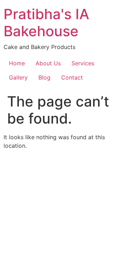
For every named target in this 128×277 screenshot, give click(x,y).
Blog (44, 77)
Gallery (18, 77)
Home (17, 63)
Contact (72, 77)
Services (82, 63)
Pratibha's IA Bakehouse (46, 22)
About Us (48, 63)
